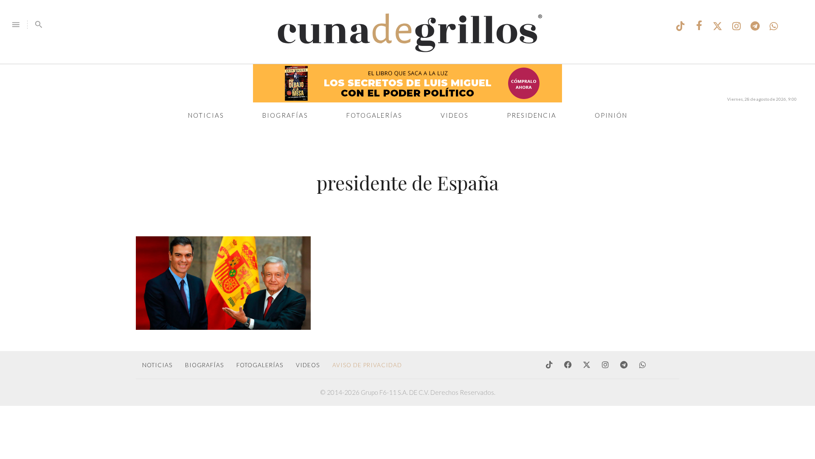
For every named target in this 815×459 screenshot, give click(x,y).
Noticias (206, 115)
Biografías (285, 115)
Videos (455, 115)
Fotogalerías (374, 115)
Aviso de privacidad (367, 365)
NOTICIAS (157, 365)
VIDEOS (308, 365)
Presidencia (531, 115)
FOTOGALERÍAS (259, 365)
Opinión (611, 115)
